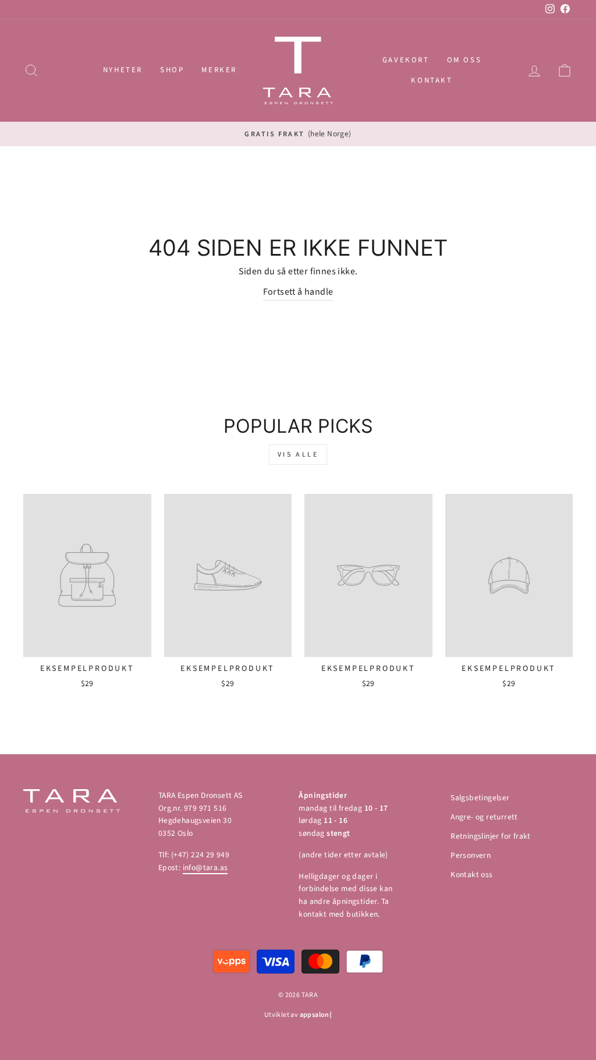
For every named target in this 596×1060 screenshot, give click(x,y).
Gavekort (406, 60)
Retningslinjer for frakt (490, 836)
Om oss (464, 60)
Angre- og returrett (484, 816)
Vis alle (298, 455)
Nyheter (123, 70)
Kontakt (431, 80)
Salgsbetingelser (479, 797)
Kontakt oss (471, 874)
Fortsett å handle (298, 291)
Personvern (470, 855)
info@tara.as (205, 867)
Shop (172, 70)
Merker (219, 70)
